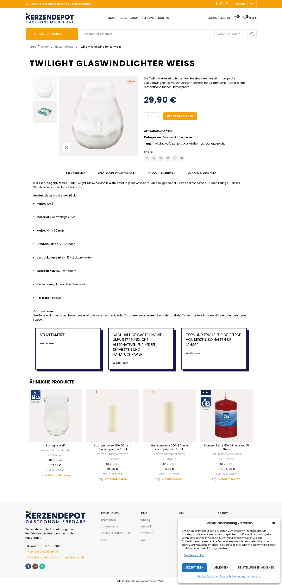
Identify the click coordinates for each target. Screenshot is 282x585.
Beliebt (223, 513)
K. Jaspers (112, 459)
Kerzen (45, 47)
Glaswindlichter (64, 47)
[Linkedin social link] (168, 158)
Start (32, 47)
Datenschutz (109, 526)
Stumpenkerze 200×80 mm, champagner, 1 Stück (169, 447)
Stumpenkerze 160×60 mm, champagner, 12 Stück (112, 447)
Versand (145, 526)
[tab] (75, 173)
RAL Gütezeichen (216, 144)
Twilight (158, 144)
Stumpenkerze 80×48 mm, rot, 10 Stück (226, 447)
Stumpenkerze (52, 334)
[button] (274, 523)
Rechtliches (110, 513)
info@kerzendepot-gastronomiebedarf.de (56, 557)
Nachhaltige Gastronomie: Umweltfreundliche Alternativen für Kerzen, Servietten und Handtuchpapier (138, 344)
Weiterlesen (47, 343)
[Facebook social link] (216, 4)
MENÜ (182, 513)
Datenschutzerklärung (232, 576)
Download (146, 533)
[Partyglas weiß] (55, 415)
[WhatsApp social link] (226, 4)
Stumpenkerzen (118, 454)
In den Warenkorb (180, 116)
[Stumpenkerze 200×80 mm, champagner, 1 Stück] (169, 415)
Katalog (145, 520)
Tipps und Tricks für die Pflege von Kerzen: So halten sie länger (213, 339)
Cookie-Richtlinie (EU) (115, 533)
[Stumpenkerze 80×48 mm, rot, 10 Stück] (226, 415)
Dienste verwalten (194, 555)
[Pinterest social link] (161, 158)
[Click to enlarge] (67, 147)
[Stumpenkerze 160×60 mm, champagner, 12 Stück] (112, 415)
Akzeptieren (194, 567)
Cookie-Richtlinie (207, 576)
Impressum (254, 576)
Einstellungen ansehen (256, 567)
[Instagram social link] (221, 4)
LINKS (143, 513)
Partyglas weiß (56, 445)
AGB (103, 540)
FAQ (142, 540)
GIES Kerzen (56, 455)
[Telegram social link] (182, 158)
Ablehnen (221, 567)
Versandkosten (59, 475)
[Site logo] (50, 18)
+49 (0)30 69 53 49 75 (42, 552)
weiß (168, 144)
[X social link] (154, 158)
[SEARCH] (252, 33)
